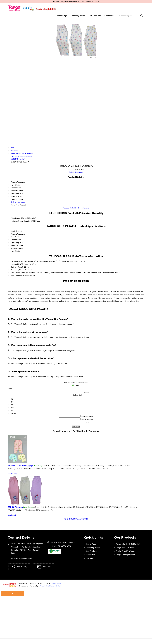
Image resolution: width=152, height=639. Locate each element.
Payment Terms (17, 261)
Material (14, 248)
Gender (14, 239)
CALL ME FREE (82, 519)
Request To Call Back (71, 208)
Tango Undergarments (125, 554)
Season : (102, 469)
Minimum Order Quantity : (74, 466)
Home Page (62, 15)
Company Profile (78, 15)
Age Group (15, 242)
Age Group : (85, 469)
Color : (53, 469)
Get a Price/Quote (76, 172)
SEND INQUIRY (70, 519)
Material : (94, 466)
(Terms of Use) (56, 583)
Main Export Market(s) (19, 272)
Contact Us (109, 15)
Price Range (15, 218)
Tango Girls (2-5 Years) (125, 547)
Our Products (95, 15)
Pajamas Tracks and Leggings (20, 466)
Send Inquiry (84, 208)
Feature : (34, 469)
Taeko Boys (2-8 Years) (126, 551)
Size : (123, 507)
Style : (107, 466)
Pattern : (120, 466)
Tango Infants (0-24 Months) (128, 544)
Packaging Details (18, 270)
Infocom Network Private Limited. (50, 586)
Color (13, 237)
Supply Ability (16, 264)
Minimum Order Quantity (20, 221)
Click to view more (18, 202)
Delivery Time (16, 267)
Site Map (89, 558)
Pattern (14, 245)
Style (12, 251)
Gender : (70, 469)
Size (12, 231)
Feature (14, 234)
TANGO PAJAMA (15, 507)
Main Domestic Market (20, 275)
